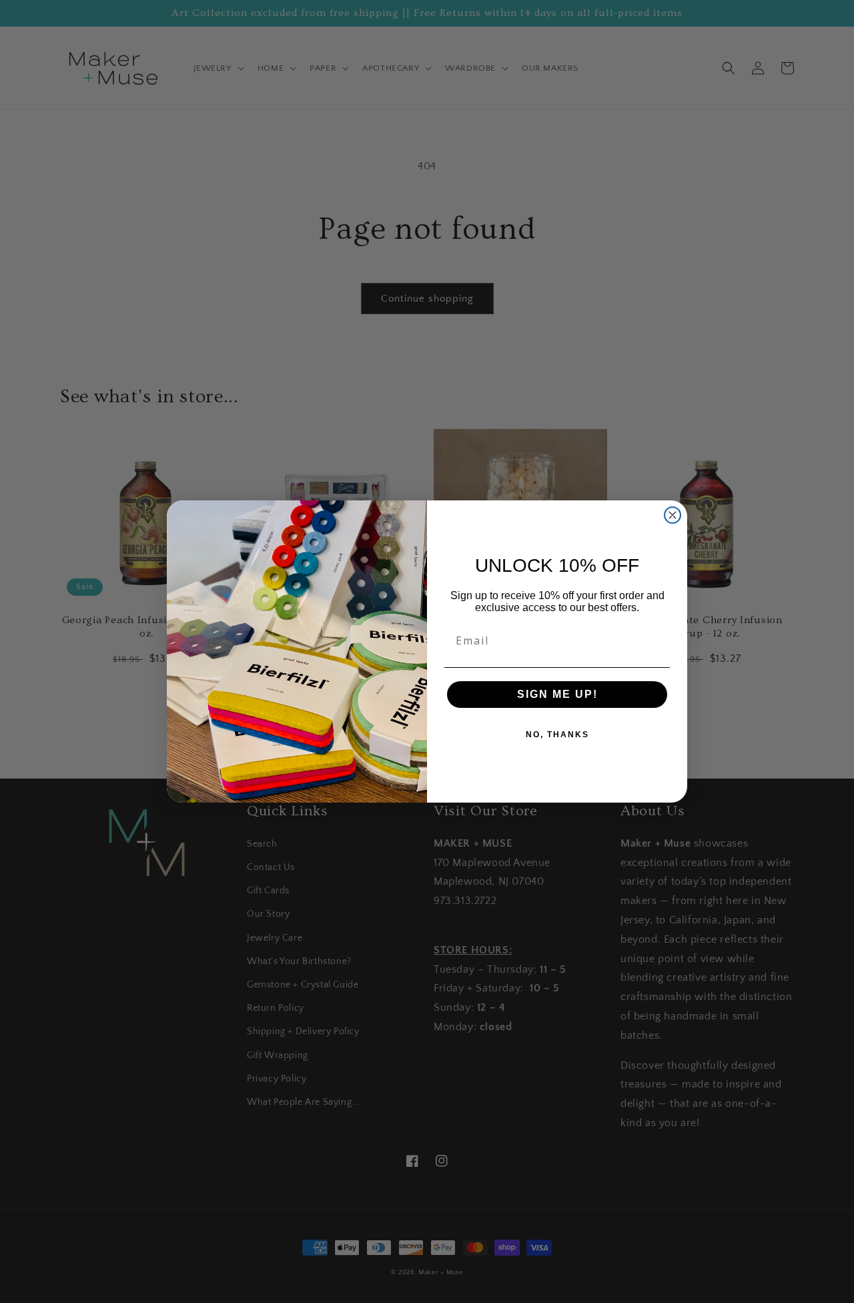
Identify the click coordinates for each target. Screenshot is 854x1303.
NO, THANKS (557, 734)
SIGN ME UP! (557, 694)
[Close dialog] (673, 515)
